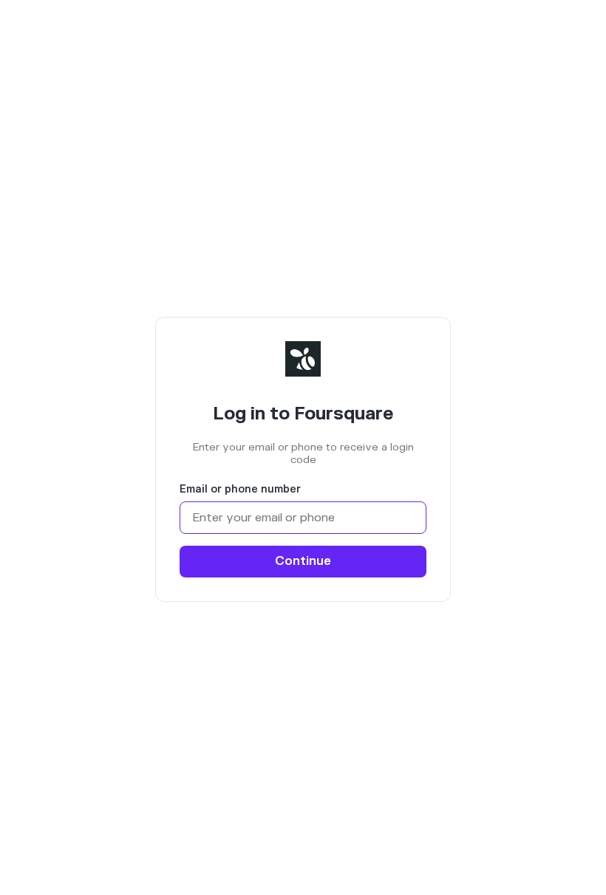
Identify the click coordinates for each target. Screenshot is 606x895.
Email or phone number (240, 489)
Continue (303, 561)
